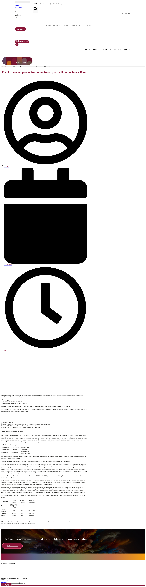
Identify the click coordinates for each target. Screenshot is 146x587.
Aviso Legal (22, 583)
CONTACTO (88, 25)
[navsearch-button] (16, 44)
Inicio (2, 67)
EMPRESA (48, 25)
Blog (80, 25)
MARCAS (66, 25)
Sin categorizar (9, 67)
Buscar (17, 12)
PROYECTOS (74, 25)
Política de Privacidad (14, 583)
